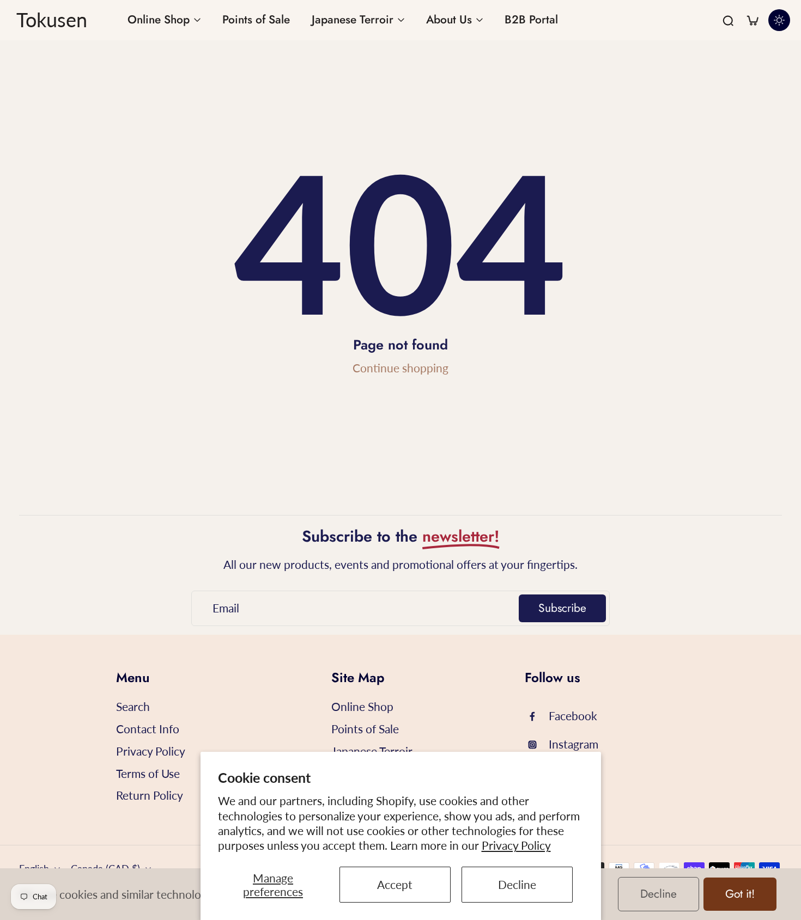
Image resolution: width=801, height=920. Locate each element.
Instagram (573, 744)
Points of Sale (365, 728)
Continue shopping (400, 368)
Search (133, 706)
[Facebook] (537, 716)
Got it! (740, 894)
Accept (394, 884)
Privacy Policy (516, 845)
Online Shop (362, 706)
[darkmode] (779, 20)
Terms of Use (148, 773)
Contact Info (147, 728)
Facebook (573, 715)
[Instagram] (537, 745)
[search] (728, 20)
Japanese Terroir (371, 751)
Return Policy (149, 795)
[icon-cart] (752, 20)
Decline (517, 884)
